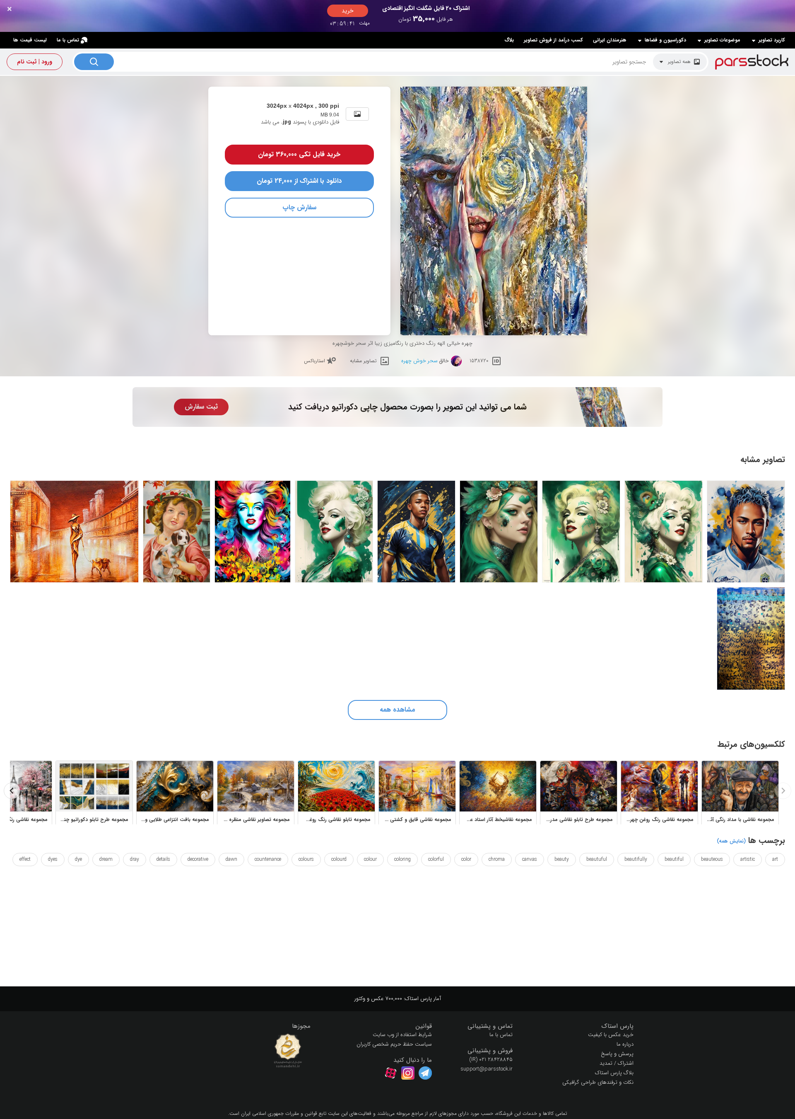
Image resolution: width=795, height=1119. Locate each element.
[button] (579, 1026)
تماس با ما (68, 40)
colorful (436, 859)
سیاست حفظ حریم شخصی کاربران (394, 1044)
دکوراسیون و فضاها (665, 40)
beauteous (712, 859)
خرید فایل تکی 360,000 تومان (299, 154)
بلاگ (509, 40)
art (775, 859)
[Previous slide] (783, 790)
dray (134, 859)
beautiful (674, 859)
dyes (53, 859)
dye (78, 859)
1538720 (479, 361)
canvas (529, 859)
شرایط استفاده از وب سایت (402, 1034)
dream (106, 859)
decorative (198, 859)
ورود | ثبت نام (34, 61)
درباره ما (625, 1044)
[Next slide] (12, 790)
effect (25, 859)
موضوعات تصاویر (722, 40)
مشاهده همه (397, 710)
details (163, 859)
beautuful (596, 859)
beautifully (635, 859)
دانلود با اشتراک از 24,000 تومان (299, 181)
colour (370, 859)
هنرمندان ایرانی (609, 40)
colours (306, 859)
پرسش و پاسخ (617, 1053)
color (466, 859)
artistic (747, 859)
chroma (497, 859)
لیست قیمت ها (30, 40)
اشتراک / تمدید (617, 1063)
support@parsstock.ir (486, 1069)
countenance (268, 859)
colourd (339, 859)
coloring (402, 859)
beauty (561, 859)
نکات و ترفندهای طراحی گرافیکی (598, 1082)
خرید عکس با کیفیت (611, 1034)
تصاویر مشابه (363, 361)
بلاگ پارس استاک (614, 1072)
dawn (231, 859)
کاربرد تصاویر (772, 40)
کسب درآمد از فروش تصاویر (553, 40)
